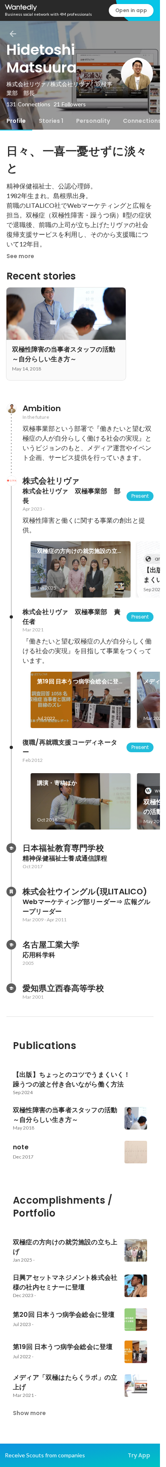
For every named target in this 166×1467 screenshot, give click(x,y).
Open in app (131, 10)
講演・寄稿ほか (57, 783)
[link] (81, 569)
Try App (139, 1455)
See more (20, 256)
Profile (16, 121)
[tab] (16, 120)
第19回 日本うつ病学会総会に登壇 (77, 681)
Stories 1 (51, 121)
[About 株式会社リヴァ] (11, 481)
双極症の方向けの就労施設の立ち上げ (80, 551)
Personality (93, 121)
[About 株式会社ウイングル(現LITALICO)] (11, 891)
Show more (29, 1413)
